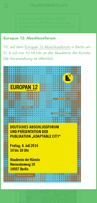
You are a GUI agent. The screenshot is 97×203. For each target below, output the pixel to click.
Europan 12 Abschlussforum (47, 47)
